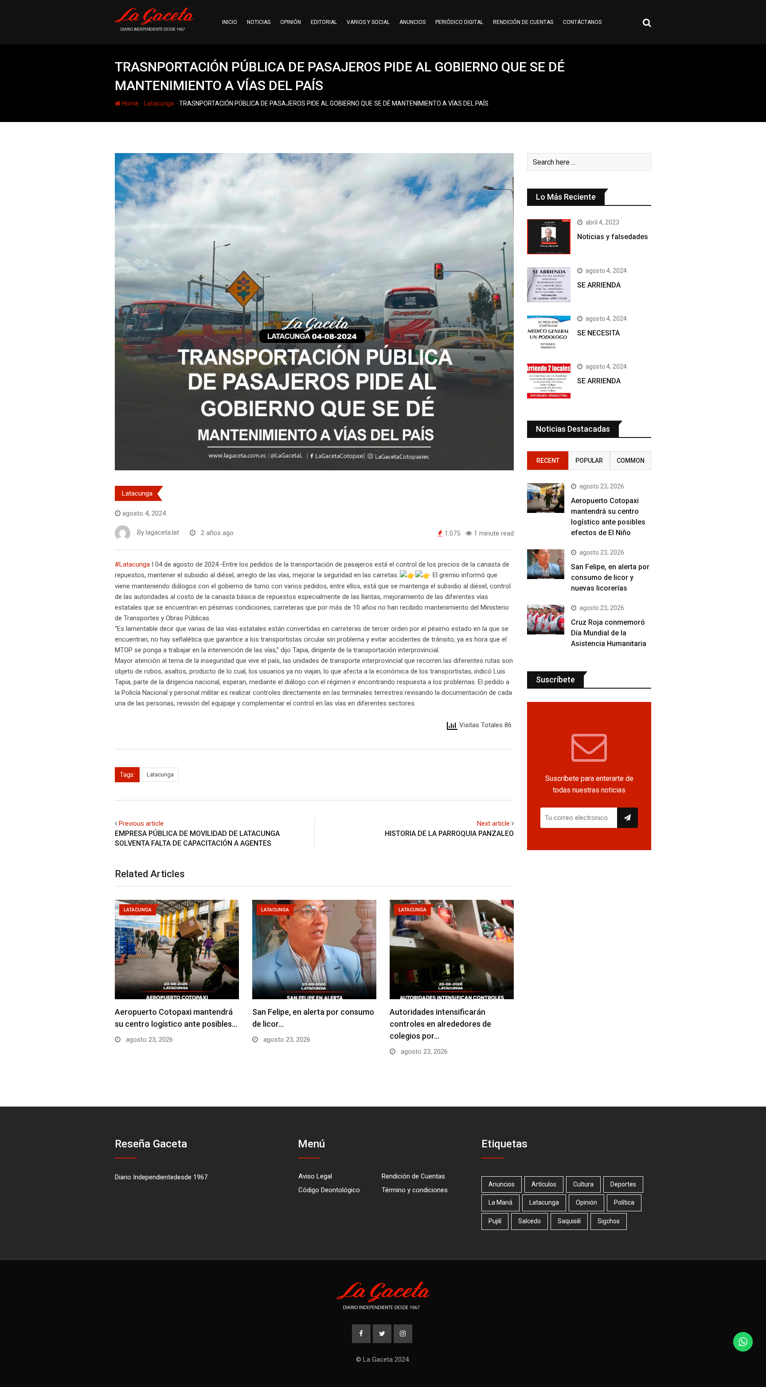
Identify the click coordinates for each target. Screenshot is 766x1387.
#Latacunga (132, 564)
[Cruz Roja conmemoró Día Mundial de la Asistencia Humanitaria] (545, 619)
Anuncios (412, 22)
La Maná (500, 1202)
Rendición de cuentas (523, 22)
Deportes (623, 1184)
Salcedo (529, 1221)
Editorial (324, 22)
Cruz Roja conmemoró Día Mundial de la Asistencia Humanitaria (608, 633)
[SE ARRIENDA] (549, 285)
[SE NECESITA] (549, 332)
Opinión (290, 22)
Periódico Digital (459, 22)
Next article (493, 823)
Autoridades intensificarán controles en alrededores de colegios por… (440, 1023)
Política (624, 1202)
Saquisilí (569, 1221)
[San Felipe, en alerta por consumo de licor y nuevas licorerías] (545, 564)
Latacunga (159, 103)
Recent (547, 460)
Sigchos (609, 1221)
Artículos (544, 1184)
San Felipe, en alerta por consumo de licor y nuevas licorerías (610, 577)
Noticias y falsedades (612, 236)
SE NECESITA (598, 333)
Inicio (229, 22)
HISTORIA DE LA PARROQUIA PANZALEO (449, 833)
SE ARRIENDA (599, 285)
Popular (589, 460)
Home (130, 103)
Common (631, 460)
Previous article (141, 823)
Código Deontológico (329, 1190)
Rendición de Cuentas (413, 1176)
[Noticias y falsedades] (549, 236)
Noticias (258, 22)
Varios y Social (368, 22)
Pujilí (495, 1221)
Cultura (583, 1184)
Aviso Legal (315, 1176)
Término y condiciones (415, 1190)
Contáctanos (582, 22)
